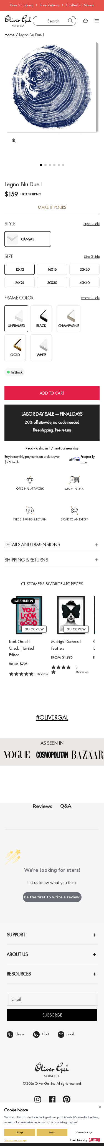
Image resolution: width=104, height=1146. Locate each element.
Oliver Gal (42, 1083)
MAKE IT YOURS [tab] (52, 207)
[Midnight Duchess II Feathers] (71, 615)
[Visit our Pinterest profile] (66, 1099)
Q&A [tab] (65, 806)
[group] (52, 96)
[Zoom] (12, 140)
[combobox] (54, 20)
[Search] (70, 21)
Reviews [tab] (42, 806)
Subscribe (52, 1015)
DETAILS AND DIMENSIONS (32, 544)
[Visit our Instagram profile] (37, 1099)
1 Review (41, 674)
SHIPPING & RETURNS (26, 560)
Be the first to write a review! (52, 897)
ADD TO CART (52, 393)
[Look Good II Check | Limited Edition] (29, 615)
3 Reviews (82, 669)
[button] (41, 165)
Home (9, 35)
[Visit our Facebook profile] (52, 1099)
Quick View (34, 629)
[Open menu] (97, 21)
